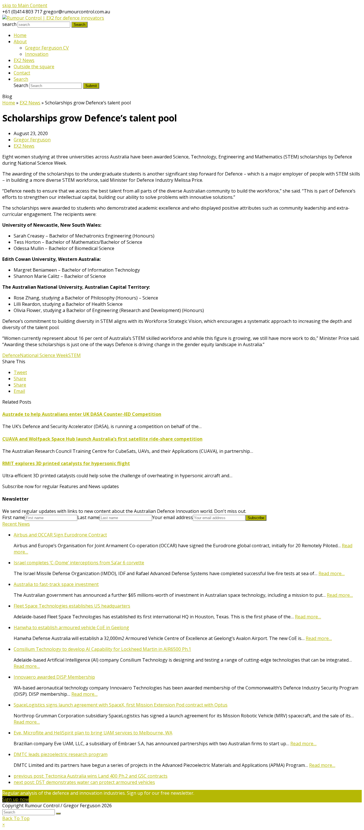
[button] (20, 372)
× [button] (3, 824)
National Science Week (44, 355)
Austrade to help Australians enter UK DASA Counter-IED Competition (81, 414)
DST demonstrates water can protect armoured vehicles (84, 782)
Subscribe (256, 518)
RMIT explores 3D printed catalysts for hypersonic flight (66, 463)
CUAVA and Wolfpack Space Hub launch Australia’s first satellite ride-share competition (102, 439)
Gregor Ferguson (32, 140)
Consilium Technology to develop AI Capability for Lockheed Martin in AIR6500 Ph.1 (102, 649)
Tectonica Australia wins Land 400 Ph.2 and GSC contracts (90, 776)
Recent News (16, 524)
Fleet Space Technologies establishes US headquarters (72, 606)
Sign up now (15, 799)
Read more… (331, 573)
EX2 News (24, 146)
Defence (11, 355)
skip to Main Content (24, 5)
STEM (74, 355)
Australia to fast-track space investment (56, 584)
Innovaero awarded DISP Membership (54, 677)
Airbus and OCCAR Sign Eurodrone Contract (60, 535)
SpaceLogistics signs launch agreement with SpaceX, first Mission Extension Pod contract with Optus (121, 705)
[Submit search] (58, 813)
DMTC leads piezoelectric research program (60, 754)
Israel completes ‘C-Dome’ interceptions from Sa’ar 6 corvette (79, 562)
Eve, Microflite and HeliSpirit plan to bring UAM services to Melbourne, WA (93, 733)
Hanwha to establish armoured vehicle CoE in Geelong (71, 627)
